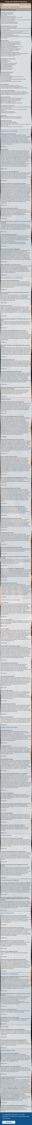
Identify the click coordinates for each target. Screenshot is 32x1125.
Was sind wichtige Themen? (6, 66)
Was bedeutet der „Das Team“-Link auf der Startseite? (11, 81)
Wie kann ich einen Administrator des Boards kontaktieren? (12, 126)
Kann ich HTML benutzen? (6, 61)
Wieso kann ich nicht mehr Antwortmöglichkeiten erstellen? (12, 46)
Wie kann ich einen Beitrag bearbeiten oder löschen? (11, 43)
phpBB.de (27, 338)
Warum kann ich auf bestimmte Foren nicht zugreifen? (11, 48)
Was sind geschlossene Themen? (7, 68)
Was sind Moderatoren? (5, 74)
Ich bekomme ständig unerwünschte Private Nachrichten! (11, 86)
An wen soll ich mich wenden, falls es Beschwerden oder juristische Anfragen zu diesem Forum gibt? (16, 125)
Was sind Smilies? (4, 62)
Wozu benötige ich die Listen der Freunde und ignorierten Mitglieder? (13, 91)
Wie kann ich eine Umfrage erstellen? (8, 45)
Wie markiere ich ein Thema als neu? (8, 55)
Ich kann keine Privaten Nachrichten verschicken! (10, 85)
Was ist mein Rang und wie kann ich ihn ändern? (10, 35)
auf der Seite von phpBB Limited (12, 1059)
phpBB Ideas (3, 1070)
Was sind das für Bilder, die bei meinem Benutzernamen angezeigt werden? (15, 33)
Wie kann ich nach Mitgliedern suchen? (8, 101)
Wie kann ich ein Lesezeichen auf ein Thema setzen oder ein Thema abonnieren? (13, 110)
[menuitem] (2, 5)
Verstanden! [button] (9, 1122)
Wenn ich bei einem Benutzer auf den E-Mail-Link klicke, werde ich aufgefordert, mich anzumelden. (16, 37)
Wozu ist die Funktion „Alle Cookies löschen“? (9, 23)
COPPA (11, 187)
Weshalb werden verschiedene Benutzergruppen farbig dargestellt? (13, 79)
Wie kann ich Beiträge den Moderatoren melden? (10, 52)
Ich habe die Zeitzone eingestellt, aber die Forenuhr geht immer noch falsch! (15, 30)
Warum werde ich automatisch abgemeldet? (9, 22)
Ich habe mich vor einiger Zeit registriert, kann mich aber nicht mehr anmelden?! (16, 19)
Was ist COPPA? (4, 15)
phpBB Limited (18, 338)
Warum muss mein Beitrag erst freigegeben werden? (11, 54)
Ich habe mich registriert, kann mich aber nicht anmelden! (11, 17)
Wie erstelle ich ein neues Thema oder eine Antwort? (10, 41)
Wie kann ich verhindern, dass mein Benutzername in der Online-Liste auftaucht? (16, 28)
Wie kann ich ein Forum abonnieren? (8, 111)
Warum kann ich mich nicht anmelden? (8, 18)
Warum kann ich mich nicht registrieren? (8, 16)
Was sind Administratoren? (6, 73)
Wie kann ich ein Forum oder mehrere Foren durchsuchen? (12, 98)
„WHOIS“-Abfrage (6, 1083)
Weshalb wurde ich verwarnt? (6, 51)
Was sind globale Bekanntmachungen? (8, 64)
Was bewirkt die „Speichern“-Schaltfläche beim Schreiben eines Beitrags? (14, 53)
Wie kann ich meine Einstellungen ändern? (9, 27)
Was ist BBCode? (4, 59)
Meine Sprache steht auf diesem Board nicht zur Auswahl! (11, 32)
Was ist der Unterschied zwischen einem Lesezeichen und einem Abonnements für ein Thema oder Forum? (16, 107)
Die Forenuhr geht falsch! (5, 29)
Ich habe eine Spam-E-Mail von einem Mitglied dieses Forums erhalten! (14, 87)
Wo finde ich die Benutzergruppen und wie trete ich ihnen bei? (12, 76)
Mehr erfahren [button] (6, 1118)
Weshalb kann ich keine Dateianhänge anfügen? (10, 50)
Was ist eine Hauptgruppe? (6, 80)
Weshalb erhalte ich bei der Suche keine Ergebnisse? (11, 99)
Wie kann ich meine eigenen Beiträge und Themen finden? (12, 102)
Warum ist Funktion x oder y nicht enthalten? (9, 123)
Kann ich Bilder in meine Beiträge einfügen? (9, 63)
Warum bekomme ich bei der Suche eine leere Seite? (11, 100)
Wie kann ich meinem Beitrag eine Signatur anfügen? (11, 44)
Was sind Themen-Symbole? (6, 69)
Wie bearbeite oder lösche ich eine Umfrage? (9, 47)
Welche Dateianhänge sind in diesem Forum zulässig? (11, 116)
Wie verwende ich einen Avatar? (7, 34)
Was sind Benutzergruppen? (6, 75)
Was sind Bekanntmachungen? (7, 65)
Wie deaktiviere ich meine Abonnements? (8, 112)
